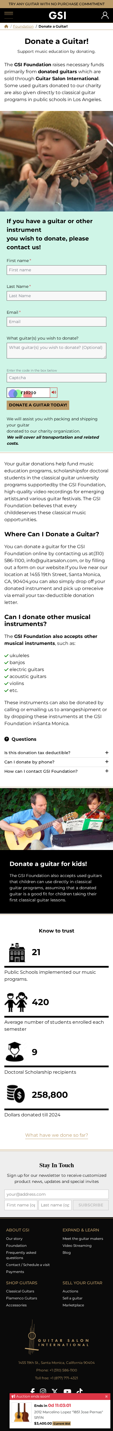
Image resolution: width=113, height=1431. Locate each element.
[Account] (105, 20)
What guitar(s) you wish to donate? (43, 343)
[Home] (6, 32)
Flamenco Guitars (21, 1303)
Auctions (70, 1296)
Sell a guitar (73, 1303)
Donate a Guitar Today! (38, 410)
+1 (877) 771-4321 (64, 1383)
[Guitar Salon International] (57, 21)
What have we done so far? (56, 1140)
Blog (67, 1258)
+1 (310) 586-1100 (63, 1375)
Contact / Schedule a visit (28, 1270)
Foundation (23, 32)
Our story (14, 1244)
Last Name (17, 292)
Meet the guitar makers (83, 1244)
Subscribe (91, 1210)
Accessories (16, 1310)
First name (18, 266)
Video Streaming (77, 1251)
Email (12, 317)
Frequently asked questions (21, 1260)
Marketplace (73, 1310)
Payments (15, 1277)
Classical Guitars (20, 1296)
